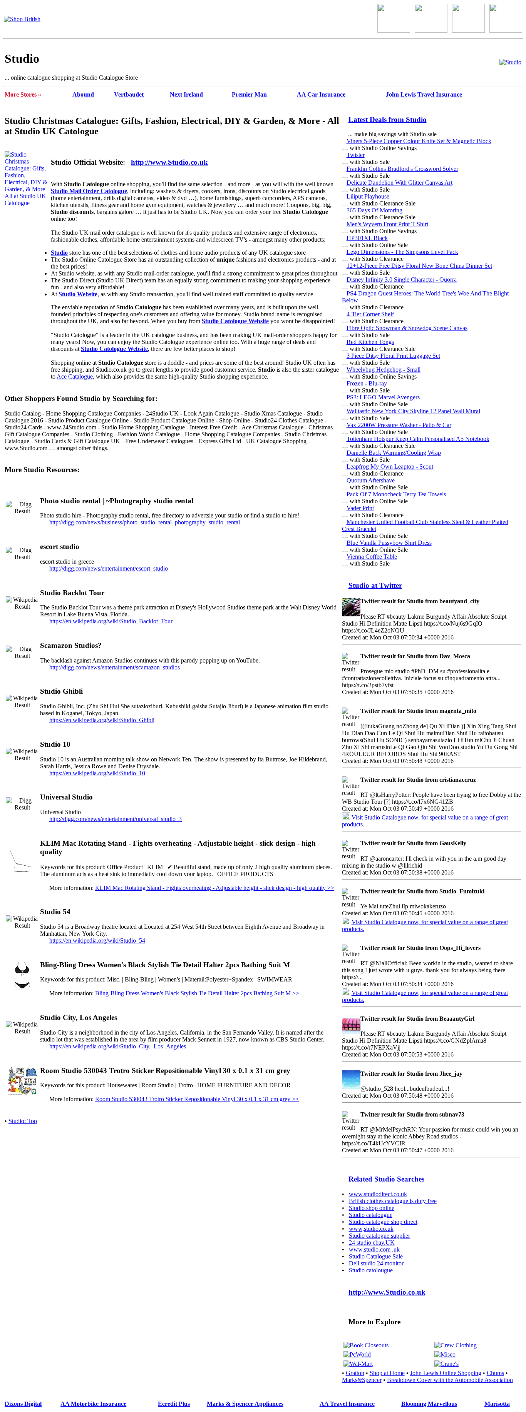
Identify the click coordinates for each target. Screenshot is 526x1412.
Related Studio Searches (386, 1179)
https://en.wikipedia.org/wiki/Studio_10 (97, 773)
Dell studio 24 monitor (376, 1263)
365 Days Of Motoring (374, 210)
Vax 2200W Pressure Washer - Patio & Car (399, 425)
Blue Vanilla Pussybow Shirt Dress (389, 542)
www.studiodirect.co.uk (378, 1194)
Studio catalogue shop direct (383, 1221)
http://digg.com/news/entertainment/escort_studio (108, 568)
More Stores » (23, 94)
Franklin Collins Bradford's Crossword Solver (402, 168)
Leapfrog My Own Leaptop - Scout (390, 466)
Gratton (355, 1373)
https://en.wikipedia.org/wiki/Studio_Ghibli (101, 720)
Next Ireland (186, 94)
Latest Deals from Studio (387, 119)
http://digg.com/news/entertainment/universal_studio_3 (115, 819)
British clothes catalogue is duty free (393, 1201)
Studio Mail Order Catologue (89, 191)
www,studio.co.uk (371, 1228)
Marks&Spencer (362, 1380)
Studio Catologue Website (235, 321)
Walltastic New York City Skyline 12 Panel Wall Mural (413, 411)
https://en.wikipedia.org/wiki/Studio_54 (97, 940)
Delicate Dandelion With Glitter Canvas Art (399, 182)
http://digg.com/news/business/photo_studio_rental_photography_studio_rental (144, 522)
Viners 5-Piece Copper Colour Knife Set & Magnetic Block (419, 141)
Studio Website (78, 294)
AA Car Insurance (321, 94)
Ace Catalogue (75, 376)
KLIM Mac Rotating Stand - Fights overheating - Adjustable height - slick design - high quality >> (214, 888)
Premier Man (249, 94)
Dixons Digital (23, 1403)
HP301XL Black (367, 238)
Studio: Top (22, 1121)
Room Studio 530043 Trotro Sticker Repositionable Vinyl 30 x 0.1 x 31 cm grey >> (197, 1099)
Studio (59, 252)
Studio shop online (371, 1208)
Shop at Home (387, 1373)
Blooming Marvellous (429, 1403)
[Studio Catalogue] (510, 62)
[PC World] (357, 1354)
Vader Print (360, 508)
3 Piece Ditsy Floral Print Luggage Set (393, 355)
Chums (495, 1373)
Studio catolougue (371, 1270)
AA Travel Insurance (347, 1403)
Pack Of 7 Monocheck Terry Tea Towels (396, 494)
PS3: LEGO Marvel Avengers (383, 397)
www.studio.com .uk (374, 1249)
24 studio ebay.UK (372, 1242)
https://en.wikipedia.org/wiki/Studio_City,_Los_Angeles (117, 1046)
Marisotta (497, 1403)
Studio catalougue (370, 1215)
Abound (83, 94)
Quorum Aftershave (371, 480)
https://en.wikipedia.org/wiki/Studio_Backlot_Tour (111, 621)
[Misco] (445, 1354)
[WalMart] (358, 1363)
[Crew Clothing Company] (455, 1345)
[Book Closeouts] (366, 1345)
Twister (356, 155)
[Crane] (446, 1363)
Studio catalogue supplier (379, 1235)
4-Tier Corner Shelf (370, 314)
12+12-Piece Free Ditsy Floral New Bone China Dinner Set (419, 265)
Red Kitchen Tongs (370, 342)
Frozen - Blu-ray (367, 383)
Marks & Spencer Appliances (245, 1403)
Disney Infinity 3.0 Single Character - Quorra (402, 279)
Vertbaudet (129, 94)
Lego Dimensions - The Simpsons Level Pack (402, 252)
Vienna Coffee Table (372, 556)
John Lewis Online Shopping (445, 1373)
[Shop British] (22, 19)
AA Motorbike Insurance (93, 1403)
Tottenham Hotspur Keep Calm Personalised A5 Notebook (418, 439)
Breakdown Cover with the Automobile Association (450, 1380)
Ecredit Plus (174, 1403)
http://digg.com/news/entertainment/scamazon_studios (114, 667)
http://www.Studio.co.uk (169, 162)
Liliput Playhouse (368, 196)
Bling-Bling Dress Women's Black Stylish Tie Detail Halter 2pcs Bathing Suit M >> (197, 993)
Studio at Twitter (375, 585)
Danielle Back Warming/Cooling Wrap (394, 452)
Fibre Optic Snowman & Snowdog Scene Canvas (407, 328)
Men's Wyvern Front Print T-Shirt (387, 224)
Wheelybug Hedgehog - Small (383, 369)
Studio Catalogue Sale (376, 1256)
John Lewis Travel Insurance (424, 94)
